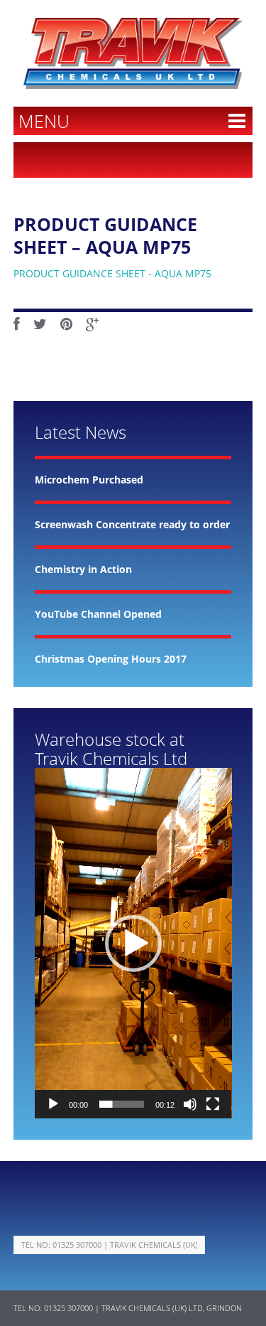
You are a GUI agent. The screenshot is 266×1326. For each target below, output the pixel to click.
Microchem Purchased (89, 479)
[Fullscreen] (213, 1104)
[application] (133, 943)
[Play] (53, 1104)
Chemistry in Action (83, 569)
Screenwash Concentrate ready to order (132, 524)
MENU (44, 121)
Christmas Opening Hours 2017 (111, 658)
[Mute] (190, 1104)
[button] (133, 943)
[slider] (122, 1104)
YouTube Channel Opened (98, 614)
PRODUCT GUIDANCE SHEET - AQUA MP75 (112, 273)
